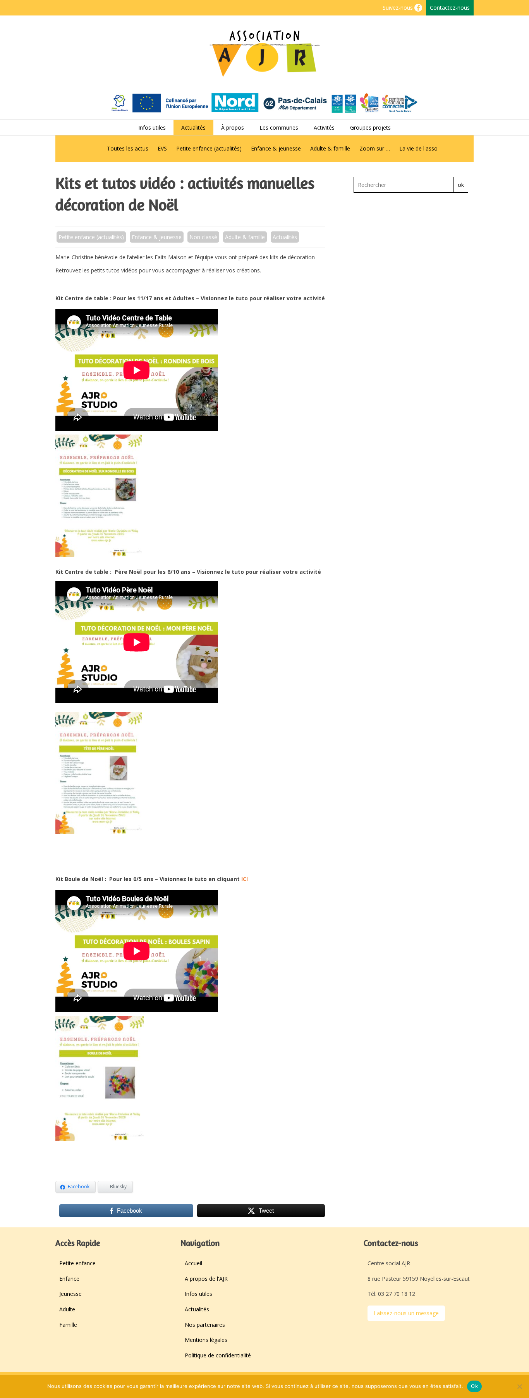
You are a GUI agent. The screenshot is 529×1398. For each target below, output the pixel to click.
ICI (244, 879)
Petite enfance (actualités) (209, 148)
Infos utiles (152, 127)
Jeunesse (70, 1293)
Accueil (193, 1263)
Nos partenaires (205, 1324)
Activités (324, 127)
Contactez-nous (450, 7)
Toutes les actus (127, 148)
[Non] (519, 1386)
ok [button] (461, 184)
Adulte (67, 1309)
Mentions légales (206, 1339)
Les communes (278, 127)
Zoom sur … (374, 148)
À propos (232, 127)
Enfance (69, 1278)
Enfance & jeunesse (276, 148)
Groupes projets (370, 127)
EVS (162, 148)
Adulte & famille (330, 148)
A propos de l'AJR (206, 1278)
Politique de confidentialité (218, 1355)
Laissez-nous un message (406, 1313)
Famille (68, 1324)
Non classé (203, 237)
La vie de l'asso (418, 148)
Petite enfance (77, 1263)
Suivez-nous (398, 7)
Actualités (193, 127)
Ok (474, 1386)
